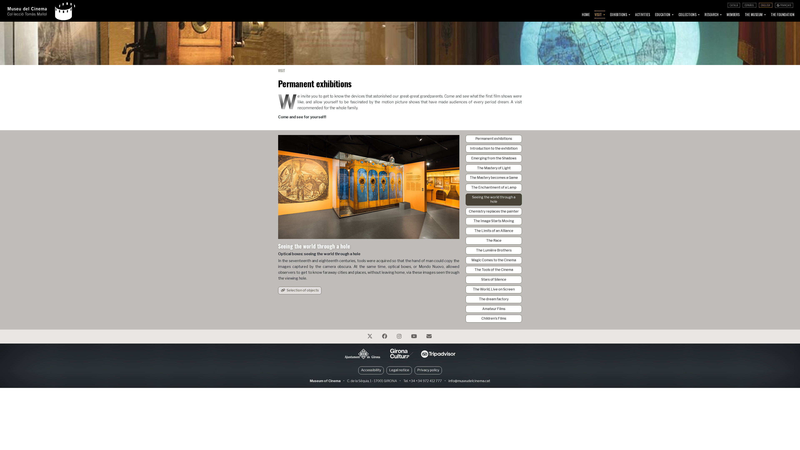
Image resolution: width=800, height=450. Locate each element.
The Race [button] (493, 240)
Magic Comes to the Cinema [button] (493, 260)
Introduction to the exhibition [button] (494, 148)
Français (785, 5)
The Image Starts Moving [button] (494, 221)
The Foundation (782, 14)
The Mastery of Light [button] (494, 168)
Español (749, 5)
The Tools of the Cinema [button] (494, 270)
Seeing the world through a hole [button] (493, 199)
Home (586, 14)
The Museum (754, 14)
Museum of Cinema (325, 381)
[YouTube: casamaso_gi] (414, 337)
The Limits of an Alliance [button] (493, 231)
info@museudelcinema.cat (469, 381)
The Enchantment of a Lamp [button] (493, 187)
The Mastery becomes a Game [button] (494, 178)
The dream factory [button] (494, 299)
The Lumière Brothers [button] (494, 250)
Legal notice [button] (399, 370)
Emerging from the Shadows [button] (493, 158)
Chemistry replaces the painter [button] (494, 211)
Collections (688, 14)
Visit (599, 14)
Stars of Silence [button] (493, 279)
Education (663, 14)
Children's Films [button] (493, 318)
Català (734, 5)
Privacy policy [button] (428, 370)
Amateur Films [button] (493, 309)
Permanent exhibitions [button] (493, 139)
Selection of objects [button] (302, 290)
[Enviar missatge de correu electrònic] (429, 337)
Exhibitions (619, 14)
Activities (642, 14)
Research (712, 14)
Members (733, 14)
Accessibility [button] (371, 370)
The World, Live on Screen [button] (494, 289)
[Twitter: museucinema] (370, 337)
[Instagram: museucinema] (399, 337)
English (765, 5)
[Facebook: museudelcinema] (385, 337)
